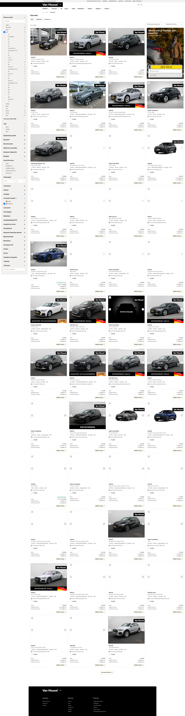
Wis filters (47, 19)
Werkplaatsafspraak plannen (99, 711)
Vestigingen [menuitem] (104, 1)
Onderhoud (70, 707)
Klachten (95, 707)
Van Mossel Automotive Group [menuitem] (93, 1)
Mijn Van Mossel (46, 701)
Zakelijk (69, 711)
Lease (69, 703)
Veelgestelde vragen (98, 701)
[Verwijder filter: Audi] (34, 19)
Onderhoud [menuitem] (80, 8)
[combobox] (14, 269)
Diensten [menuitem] (98, 8)
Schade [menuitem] (90, 8)
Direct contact (96, 709)
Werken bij (44, 703)
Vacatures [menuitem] (120, 1)
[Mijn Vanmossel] (138, 4)
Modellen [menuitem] (45, 8)
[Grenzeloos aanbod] (16, 198)
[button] (138, 4)
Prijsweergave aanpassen (153, 24)
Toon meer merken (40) (9, 119)
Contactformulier (97, 705)
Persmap (44, 705)
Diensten (70, 709)
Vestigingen (96, 703)
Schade (69, 705)
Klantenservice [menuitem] (128, 1)
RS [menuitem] (61, 8)
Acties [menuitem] (73, 8)
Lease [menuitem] (66, 8)
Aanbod (69, 701)
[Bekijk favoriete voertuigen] (141, 4)
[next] (65, 42)
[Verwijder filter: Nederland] (42, 19)
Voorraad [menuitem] (54, 8)
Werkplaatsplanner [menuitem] (113, 1)
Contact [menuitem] (106, 8)
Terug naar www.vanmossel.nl (50, 1)
